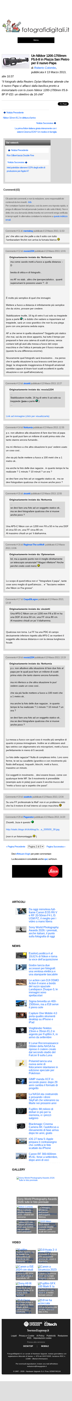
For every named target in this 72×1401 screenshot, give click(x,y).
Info (29, 202)
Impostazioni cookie (42, 1338)
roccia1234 (28, 251)
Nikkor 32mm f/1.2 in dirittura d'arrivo (19, 117)
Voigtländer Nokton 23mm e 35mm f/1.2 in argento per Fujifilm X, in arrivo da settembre (43, 1033)
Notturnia (28, 427)
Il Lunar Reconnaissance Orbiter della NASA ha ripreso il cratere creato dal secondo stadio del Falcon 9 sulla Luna (43, 1049)
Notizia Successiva (45, 123)
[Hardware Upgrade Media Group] (38, 1333)
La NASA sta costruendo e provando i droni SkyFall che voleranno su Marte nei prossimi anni (44, 1099)
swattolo (27, 796)
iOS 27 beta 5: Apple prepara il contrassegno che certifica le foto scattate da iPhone (43, 1143)
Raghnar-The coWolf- (34, 544)
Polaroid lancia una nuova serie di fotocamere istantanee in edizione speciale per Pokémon (43, 1067)
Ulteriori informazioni (40, 1359)
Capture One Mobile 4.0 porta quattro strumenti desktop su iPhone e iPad (43, 1018)
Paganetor (28, 817)
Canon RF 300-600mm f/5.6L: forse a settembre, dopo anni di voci (43, 1157)
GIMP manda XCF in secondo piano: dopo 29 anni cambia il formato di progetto (43, 1084)
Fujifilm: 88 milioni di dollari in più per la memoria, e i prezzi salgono (41, 1114)
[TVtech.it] (50, 1327)
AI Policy (40, 1336)
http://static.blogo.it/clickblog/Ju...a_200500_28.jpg (32, 829)
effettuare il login (23, 853)
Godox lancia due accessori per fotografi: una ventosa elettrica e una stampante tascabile (43, 970)
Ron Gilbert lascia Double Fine (20, 155)
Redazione (63, 1336)
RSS (29, 1338)
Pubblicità (51, 1336)
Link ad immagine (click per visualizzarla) (27, 416)
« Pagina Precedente (15, 846)
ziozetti (26, 383)
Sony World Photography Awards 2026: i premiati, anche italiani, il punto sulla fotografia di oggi (44, 932)
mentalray (28, 230)
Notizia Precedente (15, 112)
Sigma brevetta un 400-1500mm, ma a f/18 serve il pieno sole (44, 1004)
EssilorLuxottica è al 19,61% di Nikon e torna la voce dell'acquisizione (43, 956)
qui (45, 859)
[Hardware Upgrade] (33, 1327)
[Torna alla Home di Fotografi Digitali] (36, 32)
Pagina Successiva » (56, 846)
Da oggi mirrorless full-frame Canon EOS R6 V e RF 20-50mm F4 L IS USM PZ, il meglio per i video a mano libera (43, 915)
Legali (14, 1336)
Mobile (45, 1346)
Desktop (28, 1346)
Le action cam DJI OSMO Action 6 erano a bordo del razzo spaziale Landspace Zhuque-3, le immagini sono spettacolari (44, 988)
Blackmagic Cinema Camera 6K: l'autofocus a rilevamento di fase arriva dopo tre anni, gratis (44, 1129)
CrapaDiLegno (30, 599)
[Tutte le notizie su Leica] (37, 877)
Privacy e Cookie (26, 1336)
